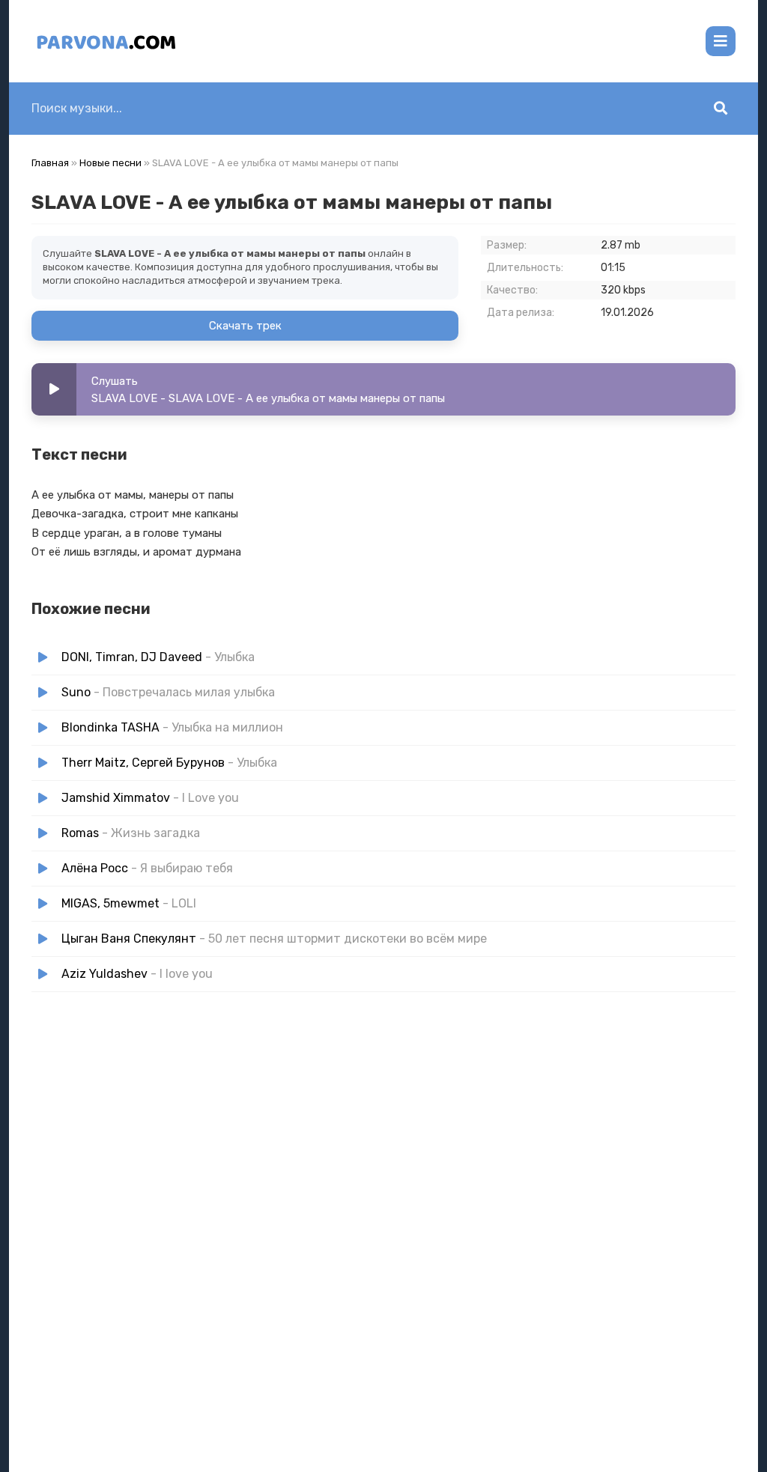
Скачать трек (245, 325)
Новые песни (110, 162)
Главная (50, 162)
